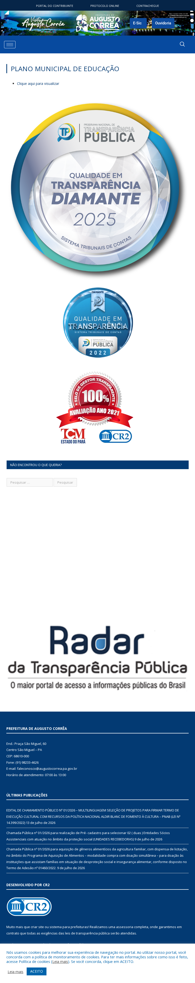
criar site (37, 927)
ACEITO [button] (36, 971)
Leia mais (60, 961)
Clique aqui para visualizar (38, 83)
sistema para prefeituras (69, 927)
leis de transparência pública (87, 933)
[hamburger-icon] (9, 44)
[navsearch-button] (182, 44)
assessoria (124, 927)
